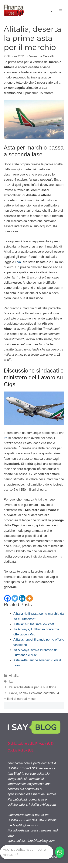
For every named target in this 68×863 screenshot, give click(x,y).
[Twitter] (15, 598)
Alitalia (13, 675)
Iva (18, 262)
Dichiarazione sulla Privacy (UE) (31, 743)
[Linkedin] (22, 598)
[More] (29, 598)
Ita (5, 438)
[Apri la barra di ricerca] (50, 10)
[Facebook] (7, 598)
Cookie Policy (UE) (21, 750)
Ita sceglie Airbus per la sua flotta (32, 687)
